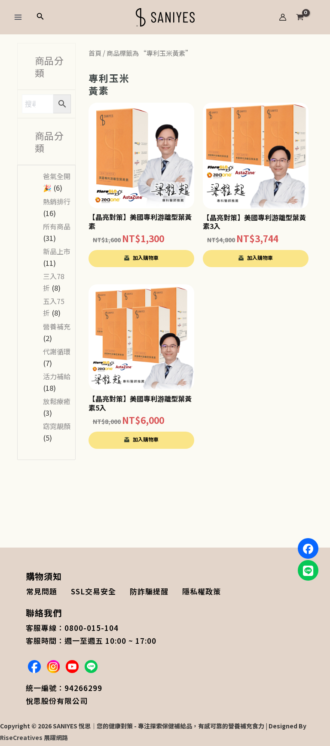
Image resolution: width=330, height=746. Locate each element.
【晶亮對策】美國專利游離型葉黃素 (140, 221)
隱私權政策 (201, 591)
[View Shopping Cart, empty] (308, 17)
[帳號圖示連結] (283, 17)
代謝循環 (56, 351)
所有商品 (56, 226)
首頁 (95, 53)
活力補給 (56, 376)
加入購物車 (146, 257)
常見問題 (41, 591)
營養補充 (56, 326)
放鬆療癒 (56, 401)
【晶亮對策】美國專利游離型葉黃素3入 (254, 221)
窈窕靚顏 (56, 426)
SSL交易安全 (93, 591)
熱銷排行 (56, 201)
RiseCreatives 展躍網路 (34, 737)
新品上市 (56, 251)
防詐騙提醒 (149, 591)
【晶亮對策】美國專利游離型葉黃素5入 (140, 403)
